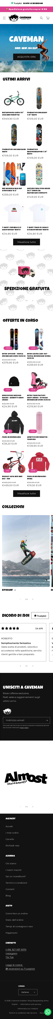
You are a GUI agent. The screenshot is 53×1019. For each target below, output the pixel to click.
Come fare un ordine (17, 913)
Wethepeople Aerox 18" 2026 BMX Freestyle (13, 114)
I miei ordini (12, 833)
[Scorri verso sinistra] (20, 300)
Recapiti (43, 1013)
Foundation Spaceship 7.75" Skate (37, 114)
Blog (8, 895)
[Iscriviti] (47, 720)
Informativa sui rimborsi (28, 1009)
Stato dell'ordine (14, 920)
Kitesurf (7, 590)
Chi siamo (11, 863)
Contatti (10, 889)
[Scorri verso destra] (33, 300)
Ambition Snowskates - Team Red (38, 438)
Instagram (11, 953)
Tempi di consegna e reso (19, 926)
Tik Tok (10, 957)
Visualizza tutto (26, 242)
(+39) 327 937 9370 (16, 949)
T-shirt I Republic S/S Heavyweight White (11, 229)
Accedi (9, 826)
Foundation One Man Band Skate (14, 151)
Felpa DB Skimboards (11, 437)
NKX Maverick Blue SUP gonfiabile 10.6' (12, 190)
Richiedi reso (13, 845)
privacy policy (24, 727)
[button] (4, 18)
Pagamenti (11, 933)
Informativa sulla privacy (30, 1004)
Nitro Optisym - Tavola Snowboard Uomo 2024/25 (13, 355)
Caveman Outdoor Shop (21, 1001)
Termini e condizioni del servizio (23, 1013)
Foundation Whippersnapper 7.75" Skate (37, 152)
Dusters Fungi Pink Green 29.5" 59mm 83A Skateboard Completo (38, 191)
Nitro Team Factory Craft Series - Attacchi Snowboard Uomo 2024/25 (38, 398)
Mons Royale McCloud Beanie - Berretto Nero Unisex (13, 398)
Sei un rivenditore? (16, 876)
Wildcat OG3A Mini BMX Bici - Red (12, 478)
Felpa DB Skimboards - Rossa (37, 478)
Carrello (10, 839)
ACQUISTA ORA (26, 56)
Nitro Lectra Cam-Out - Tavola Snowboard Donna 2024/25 (39, 356)
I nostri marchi (13, 870)
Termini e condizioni (16, 883)
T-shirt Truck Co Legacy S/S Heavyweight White (38, 229)
